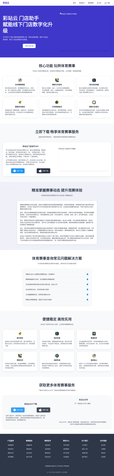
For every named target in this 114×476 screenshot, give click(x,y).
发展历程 (85, 453)
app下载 (107, 3)
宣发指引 (48, 445)
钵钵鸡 (103, 453)
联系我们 (85, 457)
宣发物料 (48, 449)
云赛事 (103, 449)
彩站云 (6, 3)
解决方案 (29, 457)
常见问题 (66, 445)
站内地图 (64, 472)
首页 (74, 3)
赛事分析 (11, 453)
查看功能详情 (29, 46)
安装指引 (82, 3)
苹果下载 (45, 171)
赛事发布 (48, 453)
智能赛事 (11, 445)
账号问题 (66, 453)
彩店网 (103, 445)
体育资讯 (11, 449)
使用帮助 (91, 3)
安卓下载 (19, 171)
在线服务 (66, 457)
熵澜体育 (29, 445)
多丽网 (103, 457)
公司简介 (85, 445)
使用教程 (66, 449)
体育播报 (11, 457)
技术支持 (29, 453)
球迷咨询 (48, 457)
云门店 (99, 3)
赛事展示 (29, 449)
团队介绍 (85, 449)
